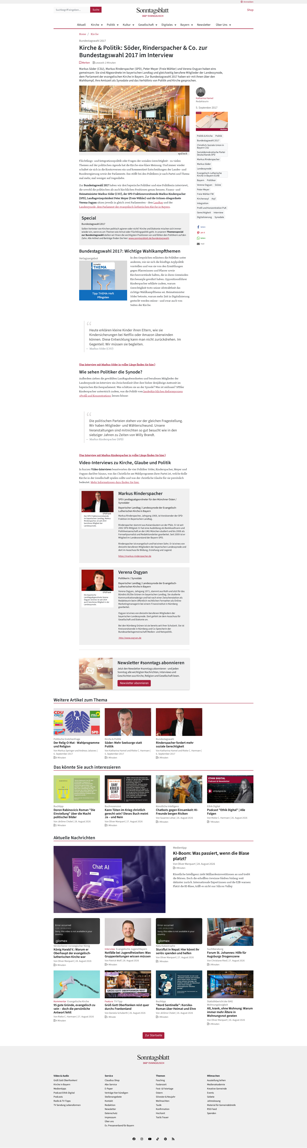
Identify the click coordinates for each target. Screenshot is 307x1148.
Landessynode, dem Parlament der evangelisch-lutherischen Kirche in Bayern (124, 206)
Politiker (211, 180)
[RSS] (173, 1139)
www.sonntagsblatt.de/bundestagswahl (149, 238)
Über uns (109, 1121)
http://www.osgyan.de (129, 638)
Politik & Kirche (205, 136)
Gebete (210, 1097)
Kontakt (109, 1101)
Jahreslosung (213, 1101)
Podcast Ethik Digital (64, 1093)
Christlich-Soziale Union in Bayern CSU (210, 146)
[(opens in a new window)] (134, 1139)
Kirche (95, 25)
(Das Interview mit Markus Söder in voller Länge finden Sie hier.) (117, 364)
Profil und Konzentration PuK (211, 208)
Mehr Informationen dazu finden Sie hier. (115, 482)
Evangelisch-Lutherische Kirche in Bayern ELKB (209, 174)
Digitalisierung (204, 217)
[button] (84, 63)
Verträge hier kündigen (116, 1093)
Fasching (160, 1080)
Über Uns (221, 25)
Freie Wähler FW (205, 194)
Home (82, 33)
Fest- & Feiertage (164, 1088)
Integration (202, 203)
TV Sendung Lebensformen (67, 1105)
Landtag (158, 202)
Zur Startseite (153, 1035)
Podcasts (58, 1097)
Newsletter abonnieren (134, 683)
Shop (250, 10)
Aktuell (81, 25)
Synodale (219, 217)
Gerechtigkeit (204, 212)
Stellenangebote (113, 1097)
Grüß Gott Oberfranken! (65, 1080)
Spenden (211, 1113)
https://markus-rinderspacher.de (134, 556)
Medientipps (60, 1088)
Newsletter (204, 25)
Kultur (126, 25)
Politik (111, 25)
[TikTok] (157, 1139)
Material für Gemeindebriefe (221, 1105)
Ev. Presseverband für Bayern (119, 1125)
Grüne (218, 185)
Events (210, 1093)
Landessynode (204, 168)
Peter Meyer (203, 189)
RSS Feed (212, 1109)
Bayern (184, 25)
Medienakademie (216, 1084)
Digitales (167, 25)
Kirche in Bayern (62, 1084)
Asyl (214, 199)
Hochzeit (160, 1113)
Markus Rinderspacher (208, 159)
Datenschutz (111, 1113)
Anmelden (248, 2)
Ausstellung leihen (216, 1080)
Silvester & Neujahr (165, 1097)
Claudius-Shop (112, 1080)
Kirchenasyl (203, 199)
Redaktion (110, 1105)
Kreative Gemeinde (217, 1088)
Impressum (110, 1117)
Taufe (158, 1105)
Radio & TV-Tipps (62, 1101)
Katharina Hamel (204, 98)
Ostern (159, 1093)
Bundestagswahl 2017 (208, 140)
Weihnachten (162, 1101)
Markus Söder (204, 164)
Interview (218, 212)
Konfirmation (162, 1109)
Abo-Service (111, 1084)
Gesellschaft (146, 25)
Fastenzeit (161, 1084)
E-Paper (109, 1088)
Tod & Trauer (162, 1117)
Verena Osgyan (204, 185)
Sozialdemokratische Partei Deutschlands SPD (211, 153)
